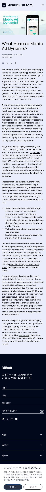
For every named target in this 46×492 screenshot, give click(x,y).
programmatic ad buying (30, 105)
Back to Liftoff (4, 5)
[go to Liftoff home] (20, 5)
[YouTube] (16, 419)
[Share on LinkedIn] (11, 63)
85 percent (35, 152)
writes (12, 134)
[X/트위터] (7, 419)
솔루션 (5, 445)
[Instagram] (12, 419)
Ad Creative (7, 57)
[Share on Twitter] (7, 63)
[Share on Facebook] (15, 63)
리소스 (5, 455)
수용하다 (13, 487)
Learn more (24, 335)
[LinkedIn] (3, 419)
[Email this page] (3, 63)
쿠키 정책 (15, 480)
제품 (4, 434)
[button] (42, 4)
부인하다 (33, 487)
